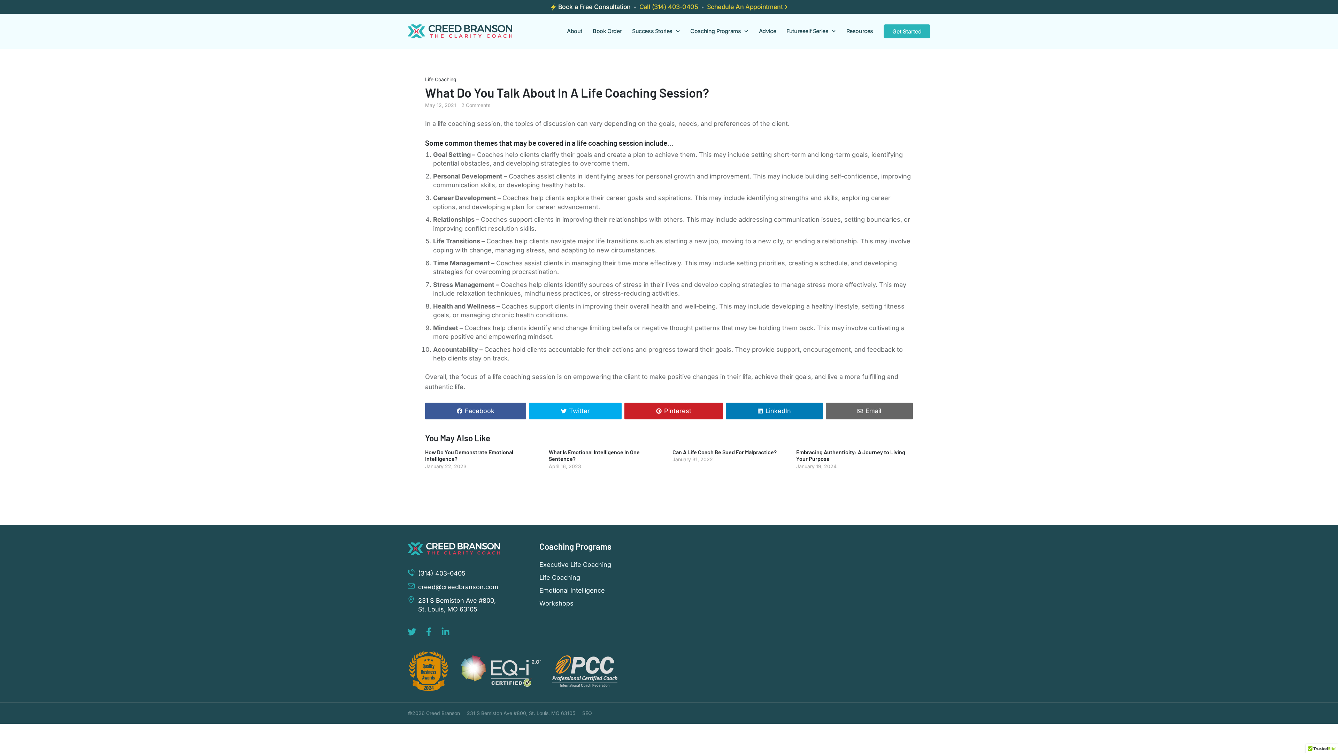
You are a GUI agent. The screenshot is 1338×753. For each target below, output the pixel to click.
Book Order (607, 31)
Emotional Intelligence (572, 590)
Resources (859, 31)
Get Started (907, 31)
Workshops (556, 603)
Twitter (579, 410)
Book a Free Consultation (594, 6)
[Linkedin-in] (445, 632)
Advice (767, 31)
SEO (587, 713)
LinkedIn (778, 410)
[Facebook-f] (428, 632)
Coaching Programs (715, 31)
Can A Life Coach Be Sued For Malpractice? (724, 452)
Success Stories (652, 31)
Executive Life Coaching (575, 564)
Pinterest (677, 410)
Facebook (479, 410)
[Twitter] (412, 632)
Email (873, 410)
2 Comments (475, 105)
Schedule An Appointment (745, 6)
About (574, 31)
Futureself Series (807, 31)
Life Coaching (440, 79)
